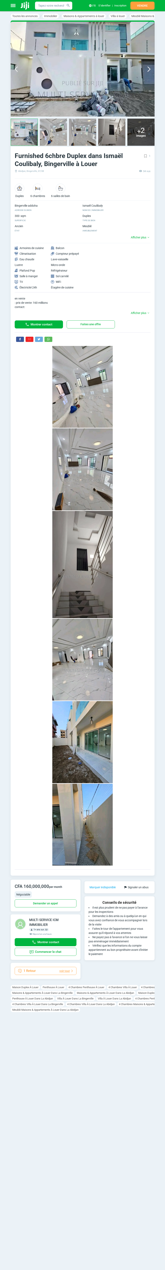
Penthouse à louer (53, 987)
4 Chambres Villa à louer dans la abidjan (91, 1004)
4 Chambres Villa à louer (122, 987)
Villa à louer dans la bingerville (75, 998)
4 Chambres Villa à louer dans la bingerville (37, 1004)
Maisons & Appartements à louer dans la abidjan (105, 992)
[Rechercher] (68, 6)
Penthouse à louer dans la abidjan (32, 998)
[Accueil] (25, 6)
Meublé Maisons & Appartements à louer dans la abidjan (45, 1009)
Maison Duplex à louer (25, 987)
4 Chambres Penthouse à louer (86, 987)
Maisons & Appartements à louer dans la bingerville (42, 992)
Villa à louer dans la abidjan (114, 998)
